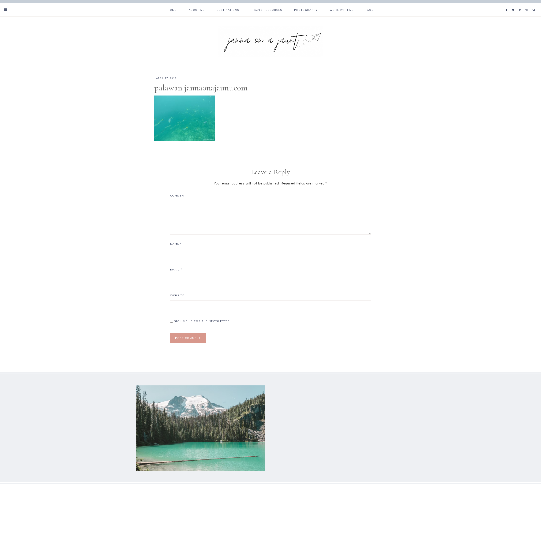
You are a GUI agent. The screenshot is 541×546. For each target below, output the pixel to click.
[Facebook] (508, 4)
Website (177, 295)
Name (176, 243)
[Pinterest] (520, 4)
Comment (178, 195)
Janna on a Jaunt (270, 41)
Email (176, 269)
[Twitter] (514, 4)
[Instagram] (527, 4)
